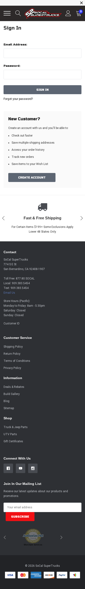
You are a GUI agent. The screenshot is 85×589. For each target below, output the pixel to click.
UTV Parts (10, 434)
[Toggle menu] (7, 13)
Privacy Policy (12, 368)
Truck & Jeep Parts (16, 427)
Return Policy (12, 353)
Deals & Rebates (14, 387)
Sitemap (9, 408)
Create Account (32, 177)
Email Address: (15, 44)
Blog (6, 401)
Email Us (9, 292)
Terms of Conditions (17, 361)
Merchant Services (33, 545)
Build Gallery (12, 394)
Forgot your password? (18, 99)
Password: (12, 65)
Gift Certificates (13, 441)
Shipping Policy (13, 346)
